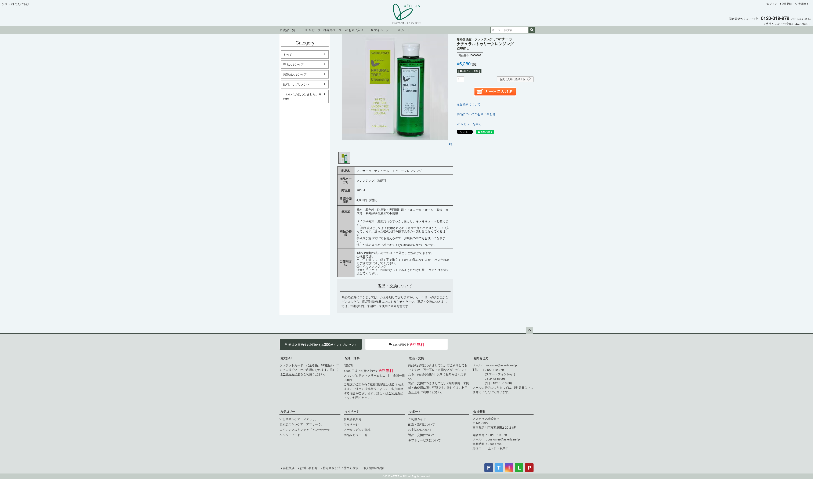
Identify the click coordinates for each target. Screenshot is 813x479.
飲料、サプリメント (296, 84)
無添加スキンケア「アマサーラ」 (301, 424)
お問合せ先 (480, 358)
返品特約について (468, 104)
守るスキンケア (293, 64)
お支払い (286, 358)
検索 (531, 30)
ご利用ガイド (803, 3)
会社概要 (479, 411)
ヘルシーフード (289, 435)
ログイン (772, 3)
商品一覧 (289, 30)
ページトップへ (529, 330)
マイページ (381, 30)
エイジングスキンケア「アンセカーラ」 (306, 429)
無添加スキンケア (295, 74)
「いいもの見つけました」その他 (302, 96)
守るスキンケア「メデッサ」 (298, 419)
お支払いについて (420, 429)
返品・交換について (421, 435)
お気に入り (355, 30)
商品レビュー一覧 (356, 435)
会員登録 (786, 3)
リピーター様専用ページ (325, 30)
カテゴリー (287, 411)
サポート (415, 411)
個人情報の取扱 (373, 468)
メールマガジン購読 (357, 429)
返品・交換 (416, 358)
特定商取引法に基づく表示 (340, 468)
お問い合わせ (309, 468)
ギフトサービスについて (424, 440)
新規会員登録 (353, 419)
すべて (287, 54)
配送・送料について (421, 424)
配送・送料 (352, 358)
